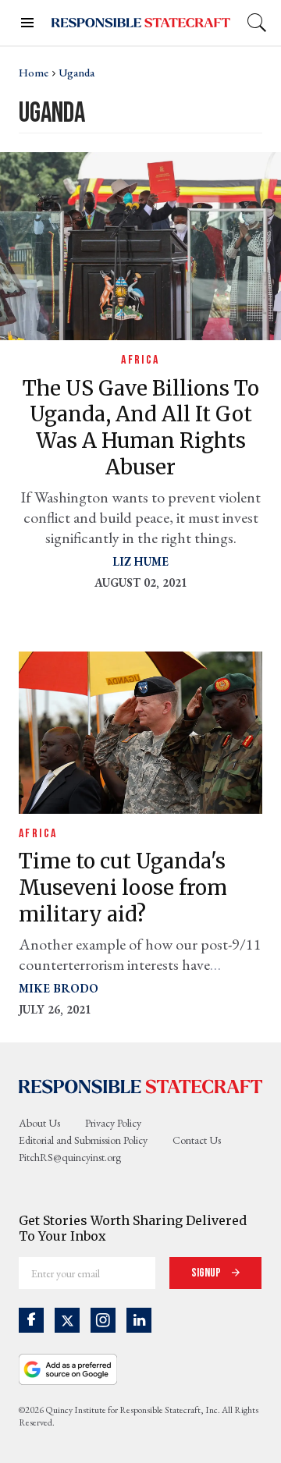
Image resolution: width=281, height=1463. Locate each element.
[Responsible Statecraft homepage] (140, 1086)
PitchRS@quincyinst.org (70, 1157)
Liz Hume (140, 561)
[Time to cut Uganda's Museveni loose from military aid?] (140, 731)
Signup (207, 1273)
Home (33, 73)
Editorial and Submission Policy (83, 1140)
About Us (39, 1123)
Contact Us (197, 1140)
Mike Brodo (58, 988)
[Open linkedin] (138, 1320)
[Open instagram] (103, 1320)
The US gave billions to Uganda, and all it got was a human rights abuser (141, 427)
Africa (140, 360)
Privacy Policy (113, 1123)
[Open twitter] (67, 1320)
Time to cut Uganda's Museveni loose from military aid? (123, 887)
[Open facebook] (31, 1320)
